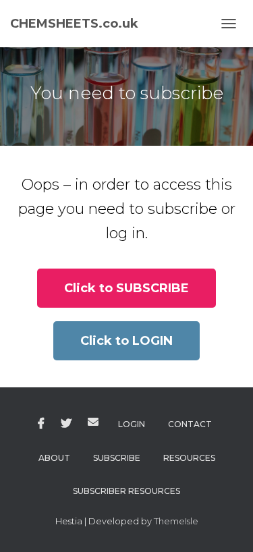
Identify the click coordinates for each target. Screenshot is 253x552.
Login (131, 424)
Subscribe (116, 458)
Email (93, 422)
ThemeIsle (176, 521)
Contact (190, 424)
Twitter (66, 423)
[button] (126, 288)
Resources (189, 458)
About (54, 458)
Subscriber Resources (126, 491)
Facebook (41, 423)
